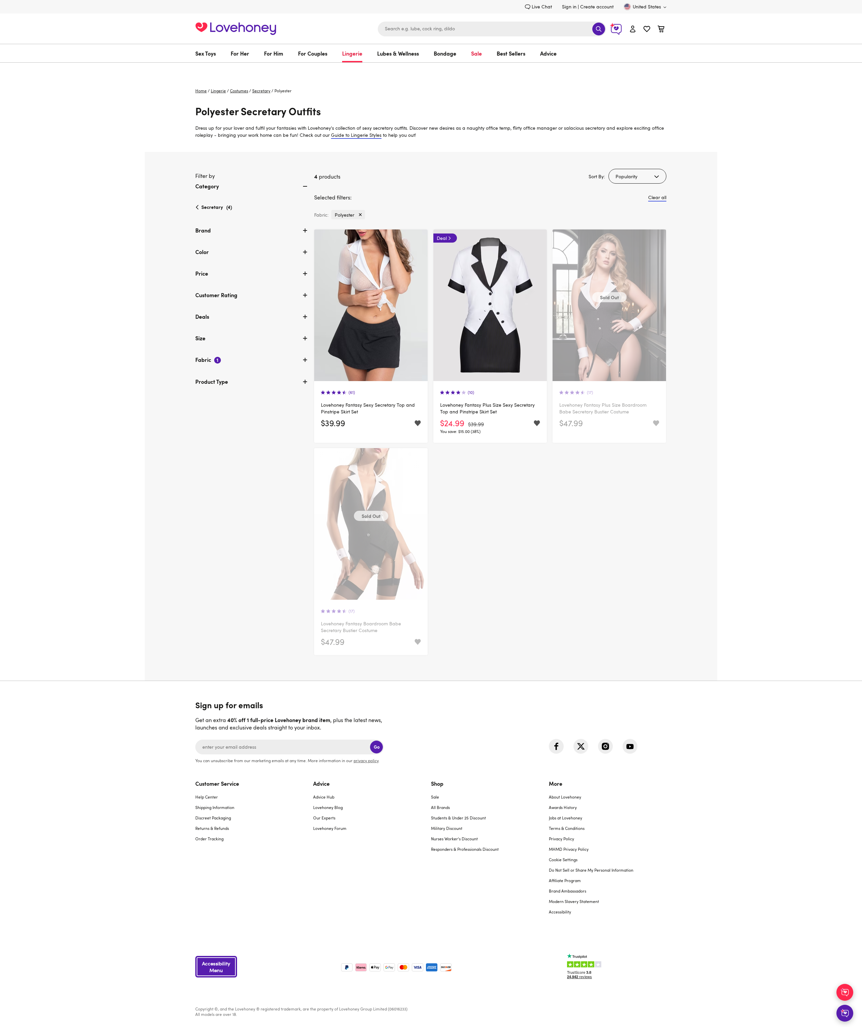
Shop (437, 783)
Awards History (563, 807)
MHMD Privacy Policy (569, 849)
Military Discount (446, 828)
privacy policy (366, 760)
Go (376, 747)
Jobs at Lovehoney (565, 817)
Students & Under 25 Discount (458, 817)
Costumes (239, 90)
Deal (442, 238)
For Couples (312, 53)
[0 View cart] (661, 29)
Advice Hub (323, 797)
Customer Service (217, 783)
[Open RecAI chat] (844, 992)
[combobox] (492, 29)
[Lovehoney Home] (235, 28)
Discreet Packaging (213, 817)
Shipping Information (214, 807)
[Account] (632, 29)
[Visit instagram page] (605, 746)
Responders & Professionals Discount (465, 849)
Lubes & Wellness (398, 53)
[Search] (598, 29)
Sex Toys (205, 53)
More (555, 783)
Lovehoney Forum (329, 828)
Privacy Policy (561, 838)
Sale (476, 53)
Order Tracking (209, 838)
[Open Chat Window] (844, 1013)
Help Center (206, 797)
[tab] (252, 191)
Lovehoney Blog (328, 807)
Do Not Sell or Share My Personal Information (591, 870)
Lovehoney (431, 69)
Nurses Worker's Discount (454, 838)
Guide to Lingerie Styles (356, 135)
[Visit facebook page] (556, 746)
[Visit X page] (580, 746)
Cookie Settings (563, 859)
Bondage (445, 53)
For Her (240, 53)
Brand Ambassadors (567, 891)
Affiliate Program (565, 880)
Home (201, 90)
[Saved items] (418, 423)
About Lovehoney (565, 797)
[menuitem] (209, 53)
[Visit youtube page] (630, 746)
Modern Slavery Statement (574, 901)
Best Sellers (511, 53)
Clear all (657, 197)
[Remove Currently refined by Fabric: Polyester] (360, 215)
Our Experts (324, 817)
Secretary (261, 90)
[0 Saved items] (647, 29)
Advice (548, 53)
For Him (273, 53)
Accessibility (560, 911)
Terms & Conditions (567, 828)
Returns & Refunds (212, 828)
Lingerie (352, 53)
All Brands (440, 807)
